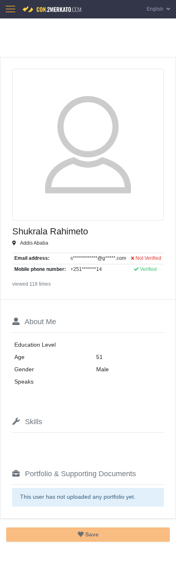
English (156, 9)
